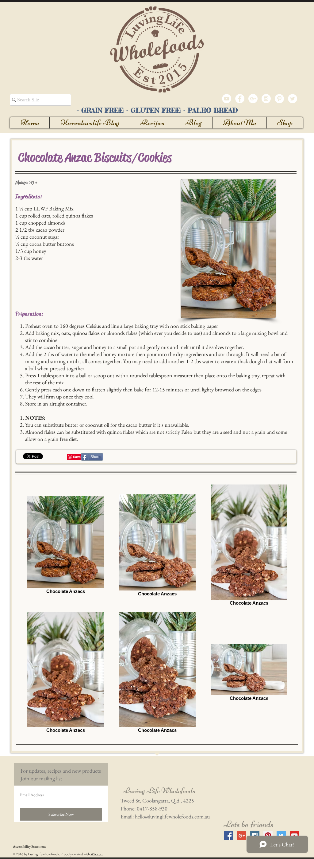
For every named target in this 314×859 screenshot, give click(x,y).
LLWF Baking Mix (53, 208)
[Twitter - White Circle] (292, 98)
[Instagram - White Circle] (266, 98)
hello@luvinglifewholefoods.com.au (172, 816)
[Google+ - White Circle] (253, 98)
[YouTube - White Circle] (226, 98)
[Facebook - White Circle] (239, 98)
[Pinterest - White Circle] (279, 98)
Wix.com (96, 854)
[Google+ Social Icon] (241, 835)
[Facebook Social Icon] (228, 835)
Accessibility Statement (29, 846)
